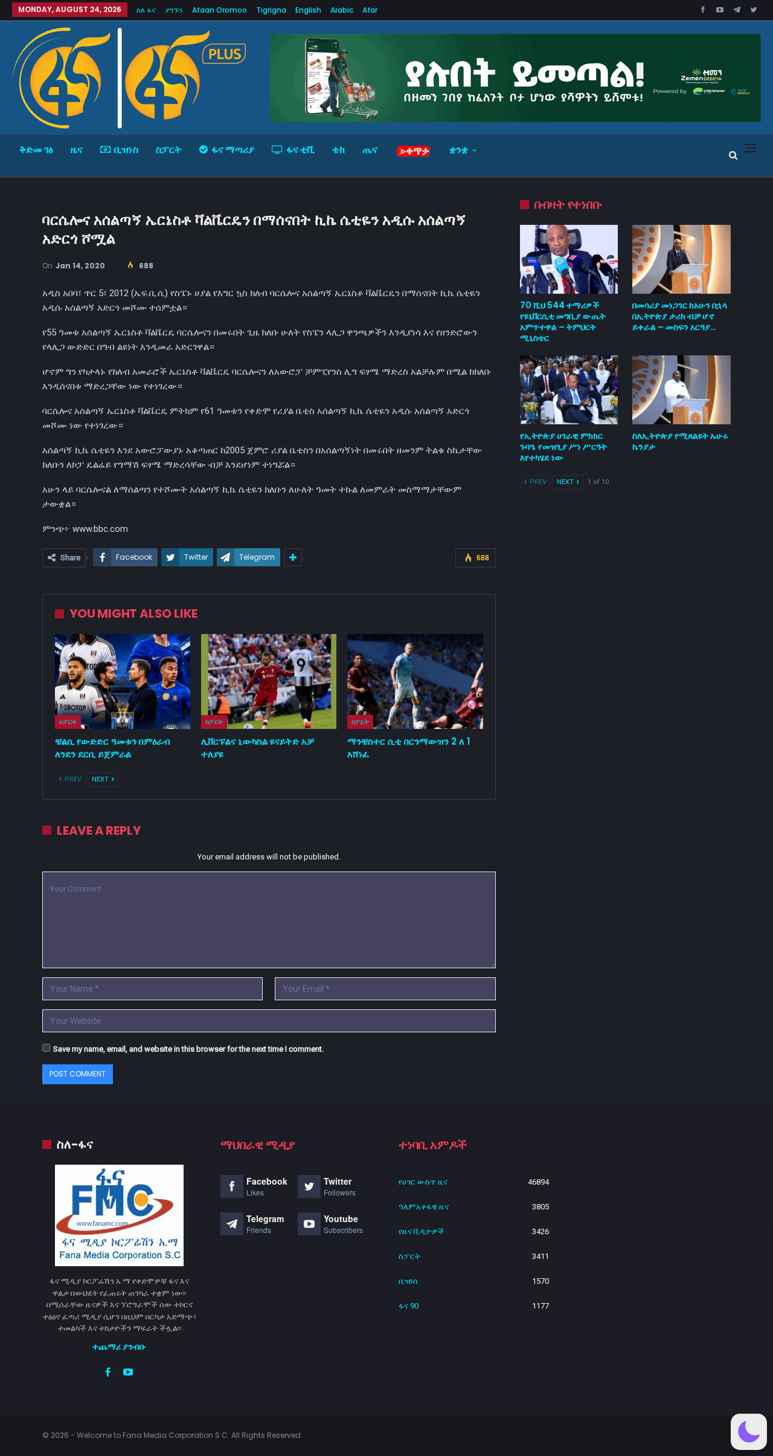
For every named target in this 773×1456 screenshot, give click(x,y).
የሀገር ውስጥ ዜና (423, 1181)
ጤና (369, 150)
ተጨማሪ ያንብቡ (119, 1347)
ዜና (77, 150)
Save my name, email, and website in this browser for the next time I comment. (188, 1048)
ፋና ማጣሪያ (232, 150)
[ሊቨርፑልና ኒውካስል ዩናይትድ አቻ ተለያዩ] (268, 681)
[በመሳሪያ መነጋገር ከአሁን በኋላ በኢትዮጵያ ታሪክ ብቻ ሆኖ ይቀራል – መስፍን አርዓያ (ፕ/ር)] (681, 259)
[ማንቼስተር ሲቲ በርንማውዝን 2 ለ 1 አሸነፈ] (415, 681)
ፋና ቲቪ (300, 150)
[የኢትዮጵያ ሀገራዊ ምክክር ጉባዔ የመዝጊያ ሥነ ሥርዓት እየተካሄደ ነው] (569, 389)
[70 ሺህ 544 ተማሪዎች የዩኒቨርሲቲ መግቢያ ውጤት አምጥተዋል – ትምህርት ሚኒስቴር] (569, 259)
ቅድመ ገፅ (36, 150)
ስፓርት (169, 150)
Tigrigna (271, 10)
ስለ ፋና (146, 10)
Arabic (341, 10)
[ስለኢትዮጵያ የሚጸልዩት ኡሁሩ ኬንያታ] (681, 389)
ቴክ (338, 150)
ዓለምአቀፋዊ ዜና (424, 1206)
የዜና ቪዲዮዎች (421, 1231)
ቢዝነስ (126, 150)
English (308, 10)
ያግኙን (174, 10)
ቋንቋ (458, 150)
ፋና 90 (409, 1305)
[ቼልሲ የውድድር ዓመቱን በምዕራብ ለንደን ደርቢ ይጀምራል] (122, 681)
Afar (369, 10)
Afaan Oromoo (219, 10)
